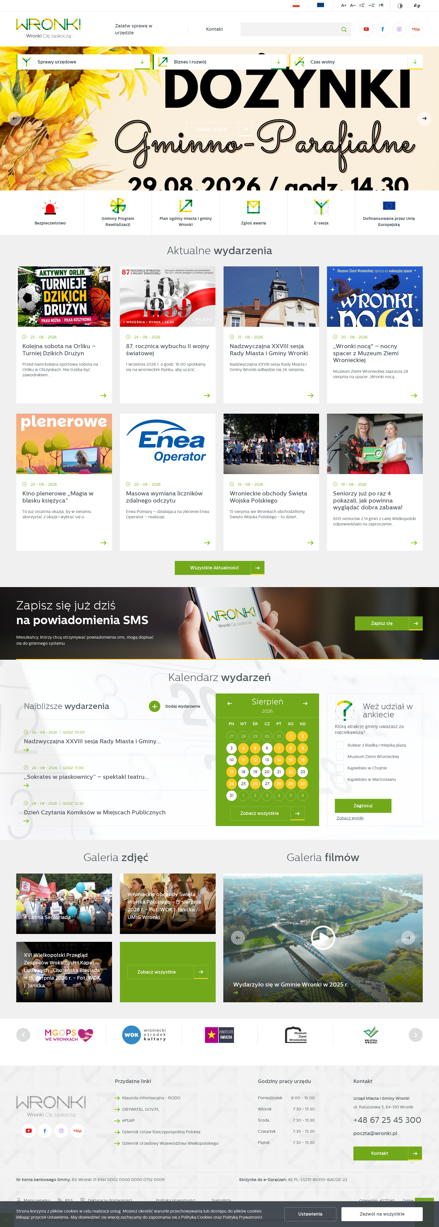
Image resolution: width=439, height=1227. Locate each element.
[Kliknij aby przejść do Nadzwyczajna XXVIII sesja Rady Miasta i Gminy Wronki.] (271, 296)
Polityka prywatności (175, 1200)
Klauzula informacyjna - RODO (151, 1097)
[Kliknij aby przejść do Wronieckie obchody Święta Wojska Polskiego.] (271, 444)
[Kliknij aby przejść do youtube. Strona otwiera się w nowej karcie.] (366, 29)
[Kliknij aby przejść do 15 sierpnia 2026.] (291, 760)
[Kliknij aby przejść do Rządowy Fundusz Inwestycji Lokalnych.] (296, 6)
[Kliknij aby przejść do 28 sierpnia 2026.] (279, 784)
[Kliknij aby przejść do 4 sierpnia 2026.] (243, 748)
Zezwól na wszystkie (382, 1214)
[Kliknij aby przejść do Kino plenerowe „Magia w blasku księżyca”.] (64, 444)
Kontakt (214, 29)
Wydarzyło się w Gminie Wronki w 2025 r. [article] (291, 984)
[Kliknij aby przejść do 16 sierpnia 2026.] (303, 760)
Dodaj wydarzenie (176, 706)
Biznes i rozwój (190, 61)
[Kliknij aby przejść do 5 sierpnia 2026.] (255, 748)
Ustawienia (310, 1214)
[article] (112, 738)
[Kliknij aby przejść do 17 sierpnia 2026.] (231, 772)
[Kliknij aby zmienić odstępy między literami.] (353, 6)
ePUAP (128, 1120)
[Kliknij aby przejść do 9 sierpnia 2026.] (303, 748)
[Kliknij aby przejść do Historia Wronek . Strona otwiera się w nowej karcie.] (340, 1035)
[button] (424, 118)
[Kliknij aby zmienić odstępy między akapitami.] (381, 6)
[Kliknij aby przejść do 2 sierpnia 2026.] (303, 736)
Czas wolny (322, 61)
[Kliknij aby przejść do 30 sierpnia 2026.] (303, 784)
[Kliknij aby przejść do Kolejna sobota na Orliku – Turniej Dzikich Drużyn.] (64, 296)
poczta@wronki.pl (375, 1133)
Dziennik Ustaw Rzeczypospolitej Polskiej (161, 1131)
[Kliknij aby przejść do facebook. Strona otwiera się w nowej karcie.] (383, 29)
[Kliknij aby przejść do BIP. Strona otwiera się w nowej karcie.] (416, 29)
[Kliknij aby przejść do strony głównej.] (57, 29)
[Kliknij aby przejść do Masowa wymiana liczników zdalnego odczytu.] (168, 444)
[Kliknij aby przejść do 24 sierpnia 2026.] (231, 784)
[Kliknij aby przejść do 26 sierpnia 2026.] (255, 784)
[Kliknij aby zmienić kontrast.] (400, 5)
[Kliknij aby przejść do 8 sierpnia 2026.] (291, 748)
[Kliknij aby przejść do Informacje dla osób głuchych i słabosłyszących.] (414, 5)
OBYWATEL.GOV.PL (140, 1109)
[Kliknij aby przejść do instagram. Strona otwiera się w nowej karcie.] (399, 29)
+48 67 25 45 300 (387, 1120)
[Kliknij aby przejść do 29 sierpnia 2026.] (291, 784)
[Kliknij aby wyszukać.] (344, 29)
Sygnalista (221, 1200)
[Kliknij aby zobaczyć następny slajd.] (416, 1035)
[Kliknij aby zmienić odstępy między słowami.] (371, 6)
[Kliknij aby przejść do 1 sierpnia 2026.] (291, 736)
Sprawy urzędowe (57, 61)
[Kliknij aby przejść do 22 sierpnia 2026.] (291, 772)
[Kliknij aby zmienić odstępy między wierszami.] (362, 6)
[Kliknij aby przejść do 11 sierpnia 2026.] (243, 760)
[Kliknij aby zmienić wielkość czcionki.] (344, 6)
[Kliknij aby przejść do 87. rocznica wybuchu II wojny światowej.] (168, 296)
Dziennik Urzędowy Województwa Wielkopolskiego (170, 1143)
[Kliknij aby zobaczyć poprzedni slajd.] (23, 1035)
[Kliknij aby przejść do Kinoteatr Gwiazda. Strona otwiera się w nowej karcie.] (113, 1035)
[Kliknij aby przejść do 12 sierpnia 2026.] (255, 760)
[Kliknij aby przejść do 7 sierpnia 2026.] (279, 748)
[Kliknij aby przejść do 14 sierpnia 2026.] (279, 760)
